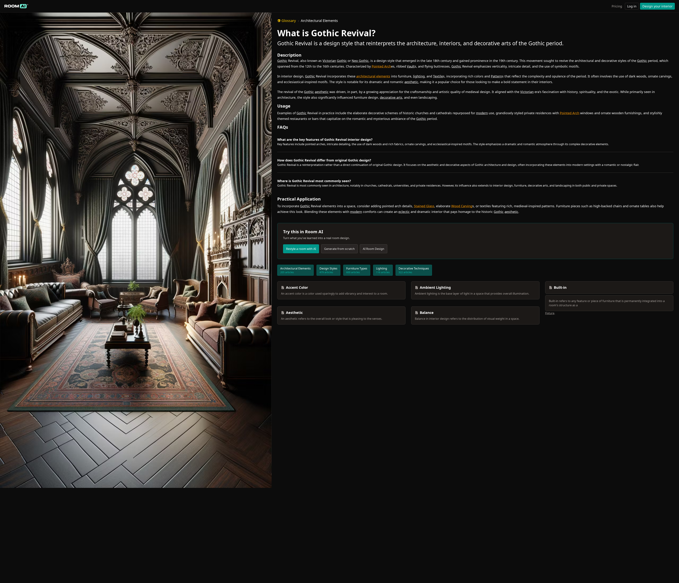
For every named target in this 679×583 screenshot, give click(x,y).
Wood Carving (461, 206)
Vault (411, 66)
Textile (438, 76)
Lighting (383, 270)
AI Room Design (373, 249)
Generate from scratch (339, 249)
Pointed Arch (381, 66)
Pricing (617, 6)
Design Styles (328, 270)
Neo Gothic (360, 61)
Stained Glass (424, 206)
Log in (631, 6)
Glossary (289, 20)
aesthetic (411, 82)
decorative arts (391, 97)
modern (482, 113)
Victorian (329, 61)
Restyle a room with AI (301, 249)
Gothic (282, 61)
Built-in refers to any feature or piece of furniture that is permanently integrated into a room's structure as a (607, 303)
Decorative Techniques (414, 270)
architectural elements (373, 76)
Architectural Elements (319, 20)
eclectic (404, 212)
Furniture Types (356, 270)
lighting (419, 76)
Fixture (549, 313)
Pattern (496, 76)
